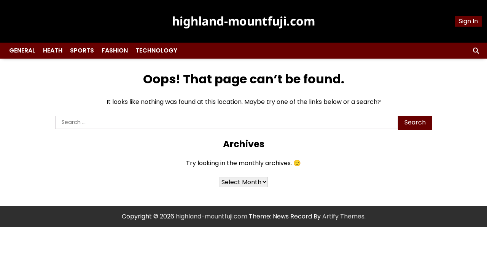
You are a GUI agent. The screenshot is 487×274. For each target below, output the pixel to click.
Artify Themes (343, 216)
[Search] (476, 50)
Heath (52, 50)
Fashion (115, 50)
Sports (82, 50)
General (22, 50)
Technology (156, 50)
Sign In (468, 21)
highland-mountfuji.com (243, 21)
